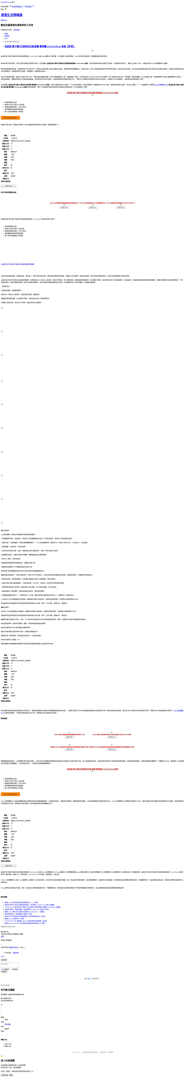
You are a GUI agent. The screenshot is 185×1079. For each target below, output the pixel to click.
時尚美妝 (16, 30)
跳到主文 (4, 20)
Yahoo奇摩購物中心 (160, 85)
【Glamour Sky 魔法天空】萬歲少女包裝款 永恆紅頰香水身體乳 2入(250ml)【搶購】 (33, 907)
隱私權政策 (103, 1052)
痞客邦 (11, 947)
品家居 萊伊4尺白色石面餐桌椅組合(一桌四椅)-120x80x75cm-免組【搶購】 (30, 905)
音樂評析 (16, 953)
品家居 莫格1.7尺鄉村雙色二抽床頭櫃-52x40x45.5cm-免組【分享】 (27, 909)
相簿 (6, 33)
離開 (11, 1075)
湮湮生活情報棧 (11, 15)
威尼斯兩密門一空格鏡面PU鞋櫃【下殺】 (19, 914)
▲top (2, 956)
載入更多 (4, 960)
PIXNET (78, 1052)
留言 (15, 947)
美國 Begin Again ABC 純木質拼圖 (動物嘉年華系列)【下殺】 (25, 923)
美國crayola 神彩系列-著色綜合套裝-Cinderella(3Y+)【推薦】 (25, 912)
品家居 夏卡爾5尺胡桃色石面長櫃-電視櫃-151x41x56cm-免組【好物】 (40, 46)
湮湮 (2, 936)
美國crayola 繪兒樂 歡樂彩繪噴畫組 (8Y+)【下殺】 (22, 902)
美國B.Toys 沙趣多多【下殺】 (15, 919)
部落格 (7, 36)
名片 (6, 38)
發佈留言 (4, 971)
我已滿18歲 (5, 1075)
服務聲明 (110, 1052)
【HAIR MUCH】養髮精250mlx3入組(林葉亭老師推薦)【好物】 (26, 921)
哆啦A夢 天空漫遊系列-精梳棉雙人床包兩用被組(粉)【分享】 (25, 916)
